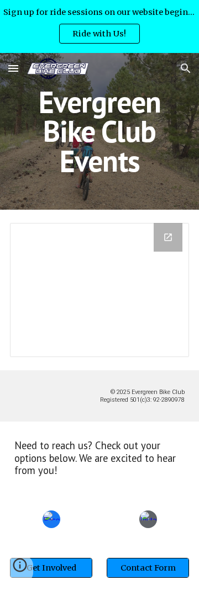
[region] (99, 26)
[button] (13, 68)
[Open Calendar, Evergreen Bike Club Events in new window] (168, 237)
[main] (99, 131)
